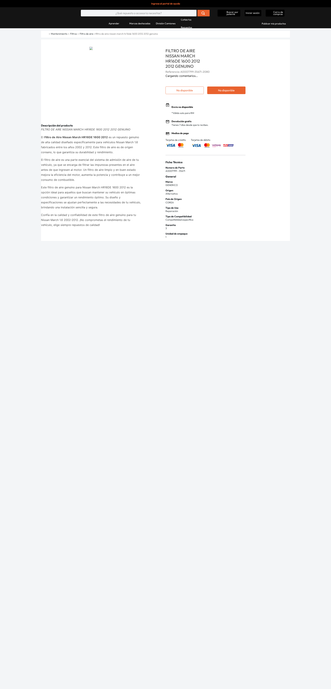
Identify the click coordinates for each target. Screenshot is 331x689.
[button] (229, 13)
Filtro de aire (86, 33)
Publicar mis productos (274, 23)
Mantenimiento (59, 33)
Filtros (73, 33)
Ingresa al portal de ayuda (165, 3)
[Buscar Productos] (203, 13)
